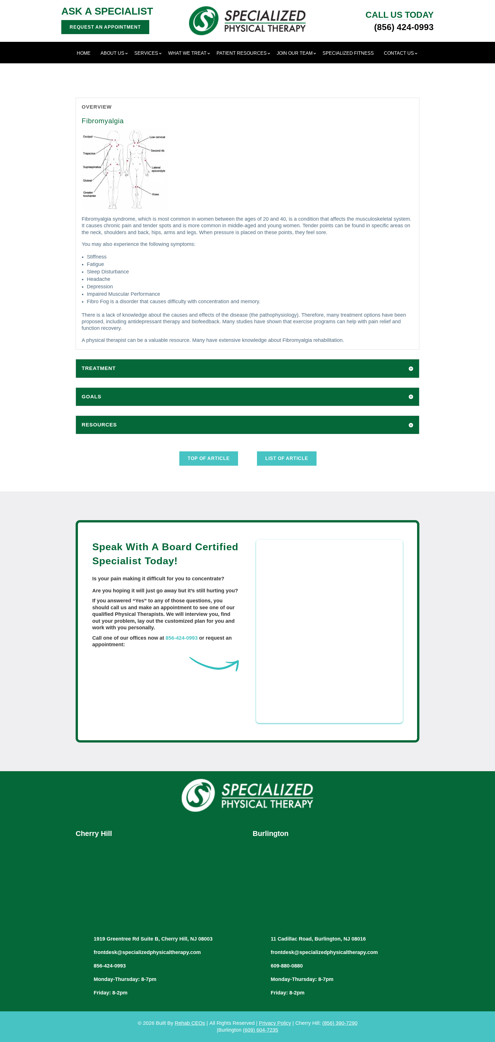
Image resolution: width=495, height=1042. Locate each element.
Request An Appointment (105, 27)
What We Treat (187, 53)
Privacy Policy (275, 1023)
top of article (209, 458)
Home (84, 53)
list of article (286, 458)
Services (146, 53)
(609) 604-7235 (260, 1030)
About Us (112, 53)
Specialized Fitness (348, 53)
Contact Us (399, 53)
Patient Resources (242, 53)
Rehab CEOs (190, 1023)
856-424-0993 (182, 638)
